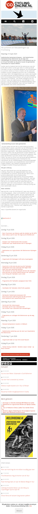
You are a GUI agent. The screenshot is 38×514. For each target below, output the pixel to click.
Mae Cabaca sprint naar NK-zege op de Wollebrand (18, 235)
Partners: (6, 360)
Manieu (24, 360)
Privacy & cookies (9, 358)
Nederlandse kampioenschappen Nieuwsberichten (15, 354)
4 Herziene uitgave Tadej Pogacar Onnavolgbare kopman (18, 411)
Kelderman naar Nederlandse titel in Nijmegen (17, 243)
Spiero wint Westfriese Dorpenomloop (14, 412)
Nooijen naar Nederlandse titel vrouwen (14, 242)
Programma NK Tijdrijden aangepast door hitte (16, 281)
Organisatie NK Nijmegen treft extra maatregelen (17, 259)
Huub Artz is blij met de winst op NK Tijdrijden (16, 266)
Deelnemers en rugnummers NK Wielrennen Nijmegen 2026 (18, 251)
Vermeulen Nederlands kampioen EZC (14, 295)
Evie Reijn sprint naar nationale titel (13, 307)
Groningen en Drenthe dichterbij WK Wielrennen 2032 (18, 403)
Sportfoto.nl (16, 360)
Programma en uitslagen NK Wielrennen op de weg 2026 (17, 316)
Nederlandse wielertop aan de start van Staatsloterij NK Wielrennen (18, 331)
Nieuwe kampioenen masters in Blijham (14, 324)
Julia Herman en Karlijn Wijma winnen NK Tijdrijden (18, 272)
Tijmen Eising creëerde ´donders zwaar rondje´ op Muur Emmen (17, 347)
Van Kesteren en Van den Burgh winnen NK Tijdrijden (19, 271)
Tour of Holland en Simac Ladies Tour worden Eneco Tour (17, 408)
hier (31, 506)
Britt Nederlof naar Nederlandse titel (13, 298)
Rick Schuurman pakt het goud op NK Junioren (16, 297)
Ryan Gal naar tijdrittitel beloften (12, 269)
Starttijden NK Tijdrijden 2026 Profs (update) (16, 288)
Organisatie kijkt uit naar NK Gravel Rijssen (15, 340)
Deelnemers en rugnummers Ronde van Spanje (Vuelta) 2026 (18, 405)
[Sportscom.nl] (6, 218)
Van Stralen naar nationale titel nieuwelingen (16, 308)
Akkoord (19, 511)
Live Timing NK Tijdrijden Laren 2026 (13, 274)
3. (1, 407)
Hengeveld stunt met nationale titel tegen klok (16, 268)
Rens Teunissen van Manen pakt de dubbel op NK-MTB (19, 233)
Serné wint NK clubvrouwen (11, 305)
